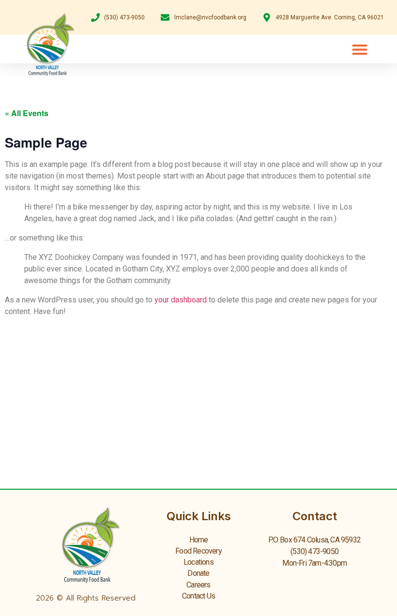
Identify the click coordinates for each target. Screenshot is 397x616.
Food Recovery (198, 551)
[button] (359, 49)
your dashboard (180, 299)
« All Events (26, 113)
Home (198, 539)
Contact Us (198, 596)
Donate (198, 573)
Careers (198, 584)
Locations (198, 562)
